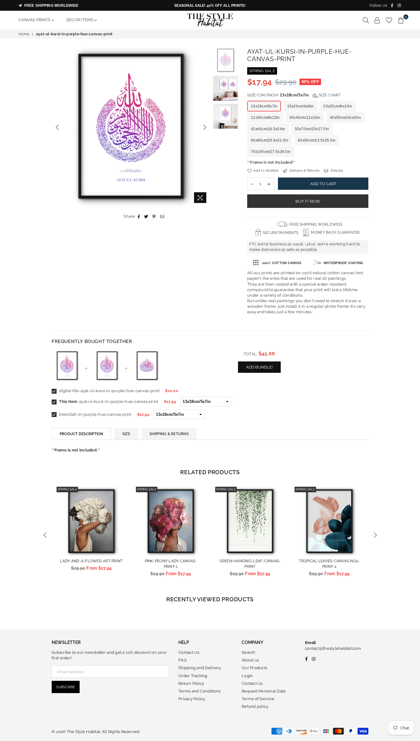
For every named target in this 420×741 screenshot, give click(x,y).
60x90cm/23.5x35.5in (316, 140)
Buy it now (307, 201)
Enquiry (336, 171)
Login (247, 675)
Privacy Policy (191, 698)
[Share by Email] (162, 216)
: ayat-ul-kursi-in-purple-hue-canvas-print (108, 401)
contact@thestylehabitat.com (333, 648)
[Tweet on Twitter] (146, 216)
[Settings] (377, 20)
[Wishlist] (389, 20)
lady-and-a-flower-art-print (91, 561)
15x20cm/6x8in (300, 106)
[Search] (366, 20)
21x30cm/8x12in (265, 117)
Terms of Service (258, 698)
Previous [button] (57, 127)
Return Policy (191, 683)
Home (23, 34)
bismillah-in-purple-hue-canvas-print (95, 414)
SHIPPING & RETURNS (168, 434)
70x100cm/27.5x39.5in (271, 152)
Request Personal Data (263, 691)
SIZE (126, 434)
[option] (131, 127)
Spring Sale (67, 489)
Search (249, 652)
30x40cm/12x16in (304, 117)
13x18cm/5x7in (264, 106)
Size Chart (329, 95)
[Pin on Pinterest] (154, 216)
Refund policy (255, 706)
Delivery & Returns (303, 171)
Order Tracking (193, 675)
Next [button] (204, 127)
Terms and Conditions (199, 691)
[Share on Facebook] (139, 216)
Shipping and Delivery (199, 667)
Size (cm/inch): (294, 95)
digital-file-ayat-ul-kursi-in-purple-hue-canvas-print (109, 390)
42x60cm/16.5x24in (268, 129)
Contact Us (189, 652)
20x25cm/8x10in (337, 106)
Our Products (254, 667)
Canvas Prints (35, 20)
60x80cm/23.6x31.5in (269, 140)
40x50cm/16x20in (345, 117)
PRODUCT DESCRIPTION (81, 434)
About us (250, 660)
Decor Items (80, 20)
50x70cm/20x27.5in (312, 129)
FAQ (182, 660)
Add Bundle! (259, 367)
